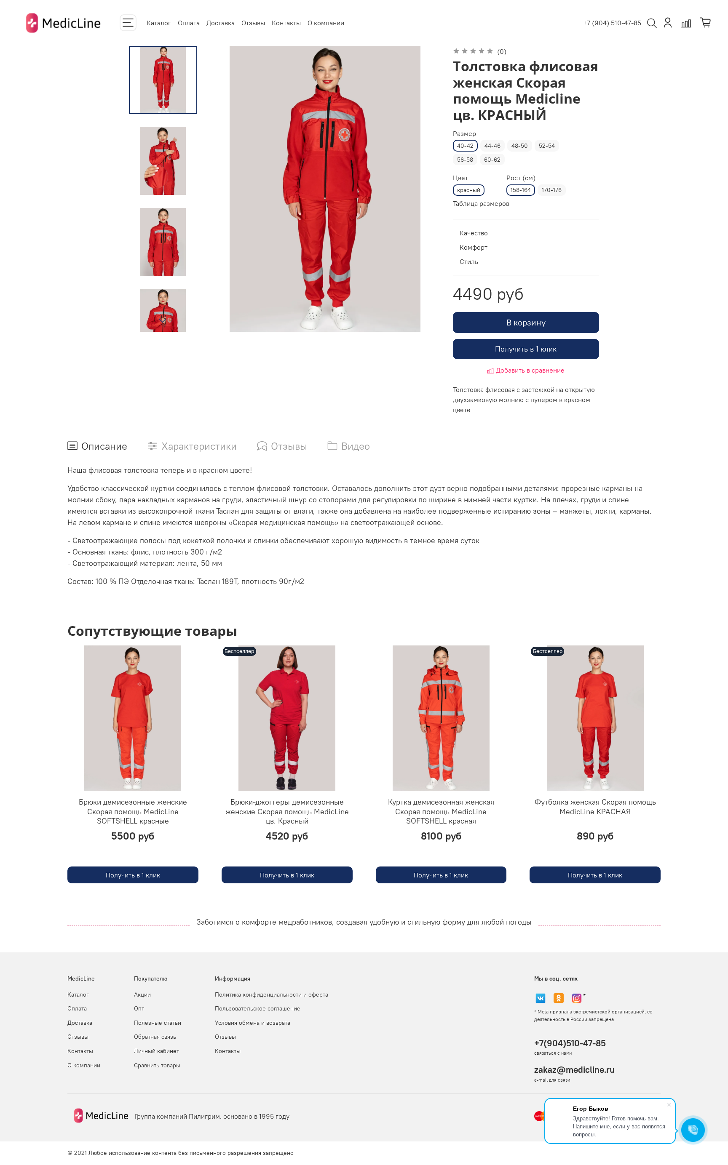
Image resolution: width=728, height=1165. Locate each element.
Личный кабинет (156, 1051)
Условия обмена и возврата (252, 1022)
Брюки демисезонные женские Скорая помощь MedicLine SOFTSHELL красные (133, 811)
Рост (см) (520, 178)
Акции (142, 994)
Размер (464, 134)
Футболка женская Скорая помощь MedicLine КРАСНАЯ (595, 807)
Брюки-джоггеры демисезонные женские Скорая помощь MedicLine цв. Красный (287, 811)
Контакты (286, 23)
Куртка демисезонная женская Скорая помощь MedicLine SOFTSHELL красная (441, 811)
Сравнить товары (157, 1065)
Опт (139, 1008)
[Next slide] (163, 321)
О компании (326, 23)
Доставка (220, 23)
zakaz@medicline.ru (574, 1069)
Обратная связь (155, 1036)
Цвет (460, 178)
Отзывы (253, 23)
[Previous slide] (227, 189)
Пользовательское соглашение (257, 1008)
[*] (576, 998)
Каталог (159, 23)
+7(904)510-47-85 (570, 1043)
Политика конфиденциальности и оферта (271, 994)
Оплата (189, 23)
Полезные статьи (157, 1022)
